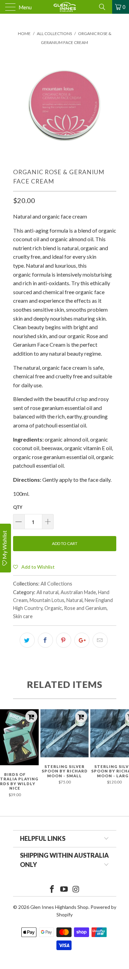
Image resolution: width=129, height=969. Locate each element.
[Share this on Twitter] (27, 640)
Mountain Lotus (47, 600)
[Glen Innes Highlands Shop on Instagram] (76, 889)
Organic (53, 608)
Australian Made (78, 592)
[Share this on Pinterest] (63, 640)
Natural (74, 600)
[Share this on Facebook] (45, 640)
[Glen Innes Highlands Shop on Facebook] (52, 889)
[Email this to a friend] (100, 640)
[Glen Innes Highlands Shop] (64, 7)
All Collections (56, 584)
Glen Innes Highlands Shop (59, 907)
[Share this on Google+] (81, 640)
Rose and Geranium (85, 608)
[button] (34, 566)
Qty (17, 507)
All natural (47, 592)
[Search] (104, 7)
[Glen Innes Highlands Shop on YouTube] (64, 889)
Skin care (23, 616)
